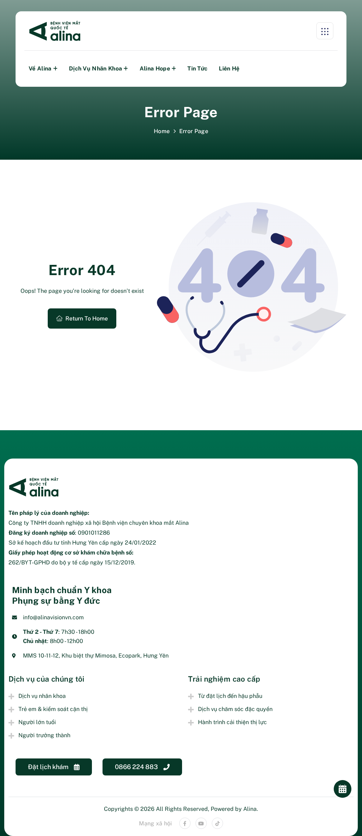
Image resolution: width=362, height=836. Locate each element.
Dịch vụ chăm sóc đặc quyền (235, 709)
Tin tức (197, 68)
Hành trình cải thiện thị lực (232, 722)
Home (162, 131)
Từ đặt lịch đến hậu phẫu (230, 696)
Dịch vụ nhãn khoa (95, 68)
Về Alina (40, 68)
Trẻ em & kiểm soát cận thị (53, 709)
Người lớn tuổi (37, 722)
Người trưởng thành (44, 735)
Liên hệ (229, 68)
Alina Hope (155, 68)
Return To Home (86, 318)
